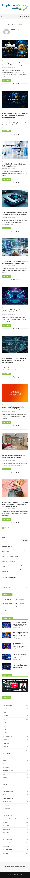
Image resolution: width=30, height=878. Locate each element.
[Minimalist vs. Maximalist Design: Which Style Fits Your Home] (15, 441)
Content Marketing (15, 736)
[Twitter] (17, 16)
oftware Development (15, 798)
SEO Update (15, 825)
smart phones (15, 829)
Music (15, 794)
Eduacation (15, 746)
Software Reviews (15, 842)
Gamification (15, 767)
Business (15, 722)
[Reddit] (24, 16)
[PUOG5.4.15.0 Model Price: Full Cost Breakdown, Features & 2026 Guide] (15, 198)
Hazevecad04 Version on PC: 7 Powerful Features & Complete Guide (20, 665)
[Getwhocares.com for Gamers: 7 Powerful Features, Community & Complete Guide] (6, 646)
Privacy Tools (15, 812)
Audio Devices (15, 708)
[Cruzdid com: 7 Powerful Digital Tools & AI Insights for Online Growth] (6, 625)
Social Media (15, 832)
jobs (15, 774)
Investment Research (15, 770)
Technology (15, 853)
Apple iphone (15, 702)
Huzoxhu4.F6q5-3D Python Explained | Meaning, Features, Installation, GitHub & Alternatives (15, 115)
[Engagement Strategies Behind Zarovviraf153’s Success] (15, 296)
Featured (15, 760)
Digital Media (15, 743)
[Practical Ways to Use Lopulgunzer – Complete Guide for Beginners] (15, 247)
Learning (15, 777)
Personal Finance (15, 808)
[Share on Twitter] (15, 83)
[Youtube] (20, 16)
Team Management (15, 849)
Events (15, 757)
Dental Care (15, 739)
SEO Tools (15, 822)
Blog (15, 719)
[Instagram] (18, 16)
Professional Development (15, 818)
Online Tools (15, 805)
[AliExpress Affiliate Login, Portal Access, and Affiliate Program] (15, 393)
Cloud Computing (15, 733)
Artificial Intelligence (15, 705)
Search (3, 537)
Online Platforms (15, 801)
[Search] (28, 16)
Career (15, 729)
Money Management (15, 791)
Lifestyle (15, 784)
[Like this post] (11, 83)
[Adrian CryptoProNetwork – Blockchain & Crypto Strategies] (15, 49)
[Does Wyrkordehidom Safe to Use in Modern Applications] (15, 150)
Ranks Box (15, 29)
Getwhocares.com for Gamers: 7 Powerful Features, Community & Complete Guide (19, 646)
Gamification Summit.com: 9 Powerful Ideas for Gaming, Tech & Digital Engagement (20, 635)
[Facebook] (15, 16)
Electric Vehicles (15, 753)
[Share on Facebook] (13, 83)
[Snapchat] (22, 16)
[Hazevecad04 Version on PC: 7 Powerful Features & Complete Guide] (6, 666)
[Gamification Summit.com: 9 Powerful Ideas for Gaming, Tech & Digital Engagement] (6, 635)
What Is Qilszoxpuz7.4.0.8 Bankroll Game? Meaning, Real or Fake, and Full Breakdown (14, 360)
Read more (6, 80)
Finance (15, 763)
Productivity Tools (15, 815)
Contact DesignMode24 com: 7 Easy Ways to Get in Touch (20, 656)
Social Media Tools (15, 839)
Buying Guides (15, 726)
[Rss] (26, 16)
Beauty (15, 712)
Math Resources (15, 788)
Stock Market (15, 846)
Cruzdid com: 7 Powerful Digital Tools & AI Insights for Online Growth (20, 624)
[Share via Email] (18, 83)
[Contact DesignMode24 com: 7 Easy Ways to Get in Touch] (6, 657)
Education (15, 750)
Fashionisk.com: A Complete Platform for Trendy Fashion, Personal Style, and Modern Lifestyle (15, 504)
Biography (15, 715)
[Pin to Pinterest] (16, 83)
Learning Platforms (15, 781)
